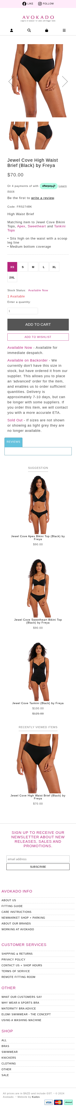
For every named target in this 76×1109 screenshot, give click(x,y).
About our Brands (16, 923)
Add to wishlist (38, 336)
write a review (42, 198)
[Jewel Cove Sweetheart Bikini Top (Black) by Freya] (38, 588)
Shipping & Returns (17, 953)
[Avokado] (38, 17)
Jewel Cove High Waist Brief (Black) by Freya (38, 797)
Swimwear (10, 1052)
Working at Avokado (18, 929)
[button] (12, 30)
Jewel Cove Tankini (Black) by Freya (38, 703)
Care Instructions (17, 912)
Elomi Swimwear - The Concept (26, 1014)
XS (12, 267)
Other (6, 1069)
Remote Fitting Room (18, 977)
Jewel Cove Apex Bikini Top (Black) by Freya (38, 538)
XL (54, 267)
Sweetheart (37, 226)
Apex (21, 226)
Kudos (36, 1097)
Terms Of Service (16, 971)
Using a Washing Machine (22, 1020)
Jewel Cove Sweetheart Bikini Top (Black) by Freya (38, 621)
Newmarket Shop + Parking (23, 917)
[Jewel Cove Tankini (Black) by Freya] (38, 671)
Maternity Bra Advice (19, 1008)
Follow (48, 3)
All (4, 1040)
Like (30, 3)
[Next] (65, 81)
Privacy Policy (14, 959)
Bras (5, 1046)
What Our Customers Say (22, 997)
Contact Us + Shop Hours (22, 965)
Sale (5, 1075)
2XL (12, 277)
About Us (9, 900)
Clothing (9, 1063)
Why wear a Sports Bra (20, 1002)
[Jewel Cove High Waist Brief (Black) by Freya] (38, 80)
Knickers (9, 1057)
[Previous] (11, 81)
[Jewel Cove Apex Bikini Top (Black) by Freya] (38, 504)
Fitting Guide (12, 906)
